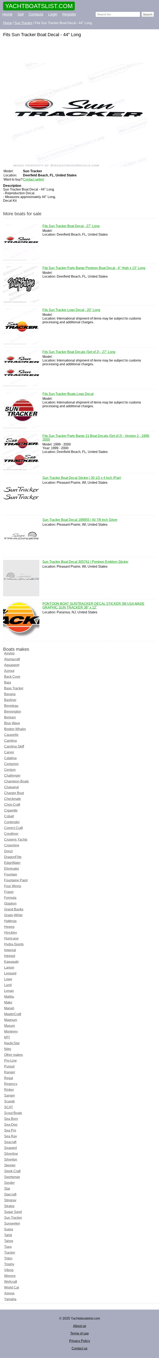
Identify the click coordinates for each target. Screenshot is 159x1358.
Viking (8, 1270)
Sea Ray (10, 1136)
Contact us (79, 1348)
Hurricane (11, 938)
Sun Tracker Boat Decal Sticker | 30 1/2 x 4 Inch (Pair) (81, 478)
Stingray (10, 1200)
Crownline (11, 845)
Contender (12, 822)
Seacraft (10, 1142)
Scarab (9, 1101)
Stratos (9, 1206)
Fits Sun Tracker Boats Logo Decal (68, 394)
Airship (9, 653)
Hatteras (10, 921)
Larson (9, 967)
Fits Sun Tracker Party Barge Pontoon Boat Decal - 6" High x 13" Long (93, 268)
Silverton (10, 1159)
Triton (8, 1258)
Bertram (10, 717)
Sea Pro (10, 1130)
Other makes (13, 1055)
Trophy (9, 1264)
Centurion (11, 764)
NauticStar (12, 1043)
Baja (7, 682)
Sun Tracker (13, 1217)
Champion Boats (16, 781)
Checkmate (12, 799)
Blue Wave (12, 723)
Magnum (10, 1020)
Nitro (7, 1049)
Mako (8, 1002)
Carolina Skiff (14, 746)
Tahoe (8, 1241)
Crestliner (11, 833)
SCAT (8, 1107)
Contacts (36, 14)
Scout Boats (13, 1113)
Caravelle (11, 735)
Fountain (10, 874)
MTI (7, 1037)
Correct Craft (13, 828)
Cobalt (9, 816)
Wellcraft (10, 1281)
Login (52, 14)
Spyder (9, 1183)
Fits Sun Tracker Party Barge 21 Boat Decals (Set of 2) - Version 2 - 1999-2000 (96, 437)
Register (69, 14)
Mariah (9, 1008)
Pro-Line (10, 1060)
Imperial (10, 950)
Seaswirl (10, 1148)
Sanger (9, 1095)
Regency (10, 1084)
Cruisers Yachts (15, 839)
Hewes (9, 927)
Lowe (8, 979)
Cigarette (11, 810)
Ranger (9, 1072)
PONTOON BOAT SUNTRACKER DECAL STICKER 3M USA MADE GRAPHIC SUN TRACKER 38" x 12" (93, 605)
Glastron (10, 903)
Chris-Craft (12, 804)
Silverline (11, 1153)
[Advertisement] (79, 50)
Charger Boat (14, 793)
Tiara (8, 1247)
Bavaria (10, 694)
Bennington (12, 711)
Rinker (9, 1089)
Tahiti (8, 1235)
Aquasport (11, 665)
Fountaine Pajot (16, 880)
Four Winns (12, 886)
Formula (10, 897)
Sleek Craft (12, 1171)
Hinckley (10, 932)
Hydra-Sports (14, 944)
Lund (8, 985)
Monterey (11, 1031)
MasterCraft (12, 1014)
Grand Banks (13, 909)
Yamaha (10, 1299)
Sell (20, 14)
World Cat (11, 1287)
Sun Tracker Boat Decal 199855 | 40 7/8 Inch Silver (79, 520)
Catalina (10, 758)
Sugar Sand (13, 1212)
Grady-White (13, 915)
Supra (8, 1229)
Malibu (9, 996)
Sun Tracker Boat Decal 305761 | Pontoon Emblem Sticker (85, 561)
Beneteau (11, 705)
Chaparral (11, 787)
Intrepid (9, 956)
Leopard (10, 973)
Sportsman (12, 1177)
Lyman (9, 991)
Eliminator (11, 868)
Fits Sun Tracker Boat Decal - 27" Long (71, 226)
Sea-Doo (10, 1124)
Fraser (9, 892)
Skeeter (10, 1165)
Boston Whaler (15, 729)
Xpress (9, 1293)
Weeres (10, 1276)
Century (10, 769)
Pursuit (9, 1066)
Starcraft (10, 1194)
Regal (8, 1078)
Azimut (9, 671)
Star (7, 1188)
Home (7, 14)
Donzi (8, 851)
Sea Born (11, 1119)
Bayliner (10, 700)
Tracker (9, 1252)
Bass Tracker (13, 688)
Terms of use (79, 1333)
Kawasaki (11, 961)
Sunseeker (12, 1223)
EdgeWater (12, 863)
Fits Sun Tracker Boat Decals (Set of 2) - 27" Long (78, 352)
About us (79, 1326)
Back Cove (12, 676)
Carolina (10, 740)
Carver (9, 752)
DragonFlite (13, 857)
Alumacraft (12, 659)
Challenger (12, 775)
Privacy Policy (79, 1341)
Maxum (9, 1025)
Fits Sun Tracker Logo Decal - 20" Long (71, 310)
